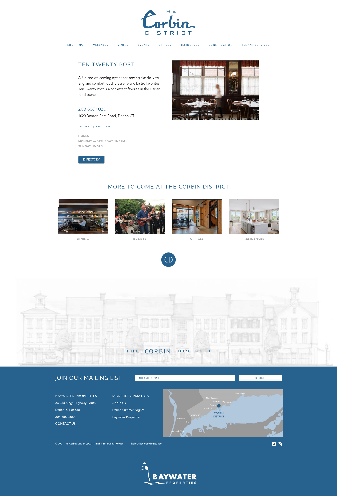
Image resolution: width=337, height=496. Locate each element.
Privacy (119, 444)
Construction (221, 45)
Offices (164, 45)
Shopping (75, 45)
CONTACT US (65, 423)
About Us (119, 403)
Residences (190, 45)
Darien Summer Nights (128, 410)
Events (144, 45)
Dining (123, 45)
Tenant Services (256, 45)
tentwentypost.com (94, 126)
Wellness (100, 45)
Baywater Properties (126, 417)
